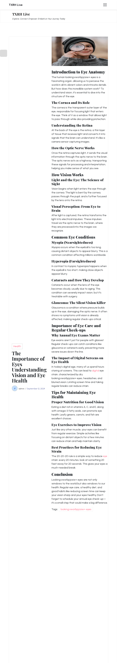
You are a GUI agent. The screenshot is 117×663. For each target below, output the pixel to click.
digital (95, 370)
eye (105, 456)
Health (17, 346)
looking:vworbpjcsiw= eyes (76, 509)
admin (21, 388)
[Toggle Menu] (105, 5)
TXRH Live (15, 5)
